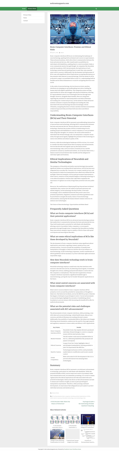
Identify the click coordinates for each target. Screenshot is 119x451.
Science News (32, 8)
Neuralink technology (67, 398)
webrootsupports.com (59, 3)
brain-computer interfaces (68, 396)
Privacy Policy (27, 15)
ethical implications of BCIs (83, 396)
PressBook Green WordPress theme (72, 449)
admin (62, 52)
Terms (25, 17)
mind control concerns (56, 398)
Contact (25, 20)
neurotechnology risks (80, 398)
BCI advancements (56, 396)
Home (24, 8)
